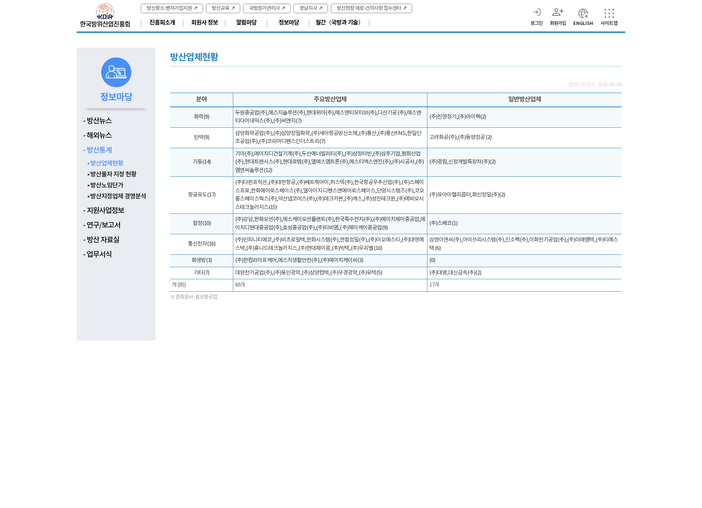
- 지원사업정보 (103, 210)
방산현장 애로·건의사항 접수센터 (369, 8)
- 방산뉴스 (97, 121)
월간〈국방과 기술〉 (339, 22)
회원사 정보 (204, 22)
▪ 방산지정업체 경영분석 (116, 196)
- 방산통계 (97, 150)
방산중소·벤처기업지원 (169, 8)
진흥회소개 (162, 22)
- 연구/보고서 (101, 225)
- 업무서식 (97, 254)
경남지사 (308, 8)
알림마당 (246, 22)
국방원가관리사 (264, 8)
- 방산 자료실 (101, 240)
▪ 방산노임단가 (105, 185)
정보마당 (289, 22)
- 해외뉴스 (97, 135)
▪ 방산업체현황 (105, 163)
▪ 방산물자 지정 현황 (111, 174)
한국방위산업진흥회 (105, 15)
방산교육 (220, 8)
